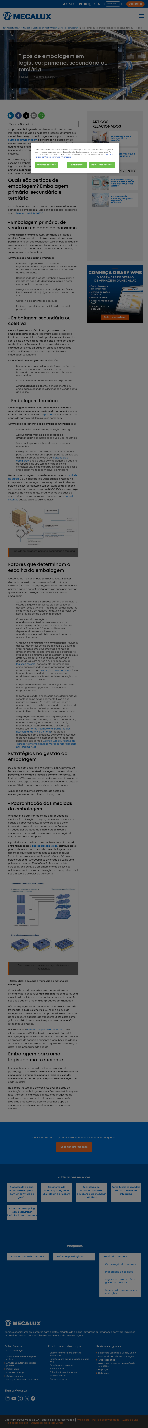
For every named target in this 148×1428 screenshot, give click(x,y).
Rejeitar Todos (77, 165)
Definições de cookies (47, 165)
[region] (75, 158)
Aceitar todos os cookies (102, 165)
